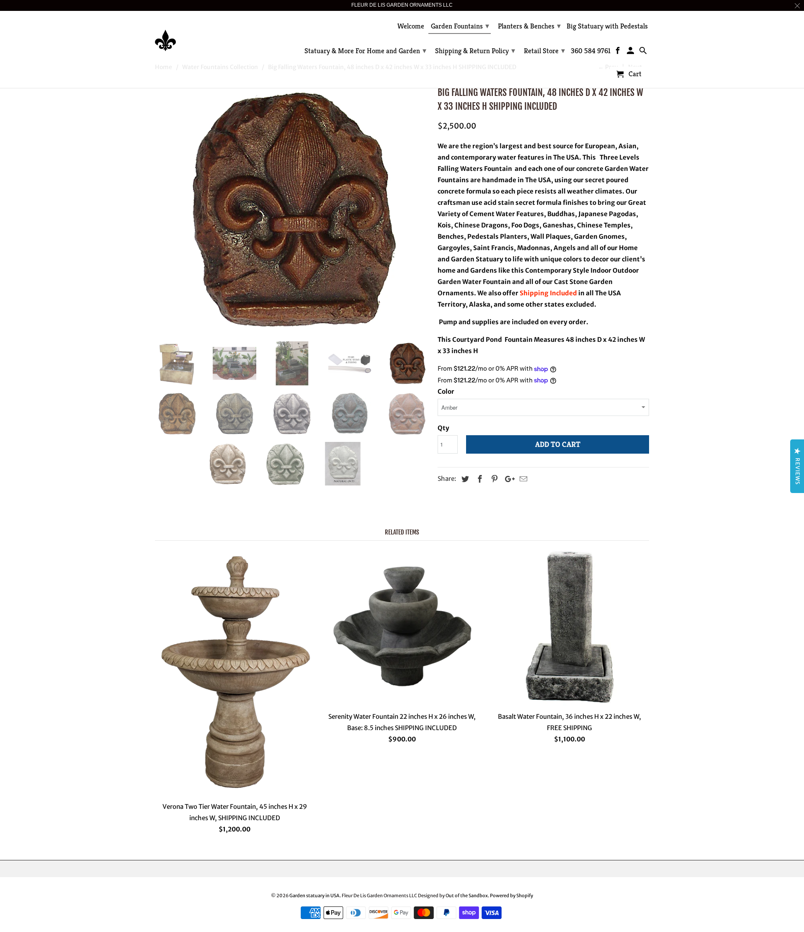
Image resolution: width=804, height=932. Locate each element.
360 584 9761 (591, 51)
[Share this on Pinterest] (493, 479)
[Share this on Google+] (507, 479)
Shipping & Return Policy (475, 50)
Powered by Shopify (511, 895)
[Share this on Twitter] (464, 479)
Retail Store (544, 50)
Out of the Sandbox (467, 895)
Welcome (410, 26)
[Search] (643, 52)
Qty (443, 428)
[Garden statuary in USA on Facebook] (618, 52)
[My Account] (631, 52)
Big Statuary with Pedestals (607, 26)
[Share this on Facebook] (478, 479)
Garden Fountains (460, 26)
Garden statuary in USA (314, 895)
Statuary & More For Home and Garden (365, 50)
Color (446, 391)
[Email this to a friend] (522, 479)
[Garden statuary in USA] (213, 34)
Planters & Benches (529, 26)
